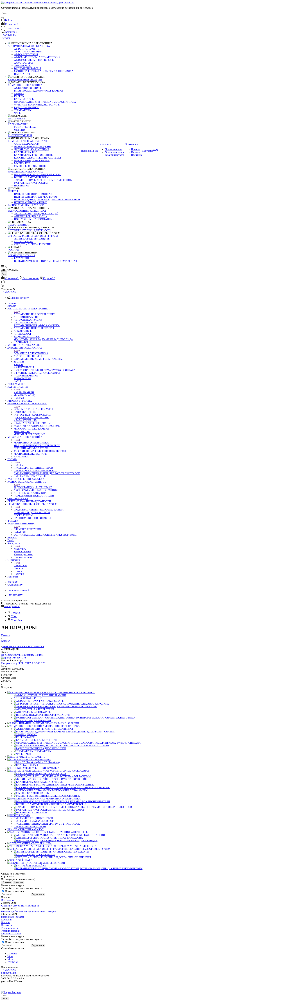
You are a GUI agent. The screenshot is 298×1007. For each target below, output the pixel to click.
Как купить (20, 548)
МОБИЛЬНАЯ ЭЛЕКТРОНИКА (31, 442)
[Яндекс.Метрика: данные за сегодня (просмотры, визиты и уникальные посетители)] (11, 992)
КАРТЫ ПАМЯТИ (24, 392)
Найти (5, 999)
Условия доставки (10, 930)
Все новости (7, 900)
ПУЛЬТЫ (19, 465)
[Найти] (2, 17)
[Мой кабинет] (3, 282)
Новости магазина (14, 891)
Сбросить (18, 882)
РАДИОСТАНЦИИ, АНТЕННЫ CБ (33, 487)
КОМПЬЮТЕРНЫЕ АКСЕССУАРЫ (33, 409)
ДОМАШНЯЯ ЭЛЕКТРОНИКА (31, 353)
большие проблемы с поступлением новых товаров (28, 911)
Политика (6, 925)
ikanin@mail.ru (12, 606)
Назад (17, 311)
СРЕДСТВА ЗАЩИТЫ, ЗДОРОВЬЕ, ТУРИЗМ (38, 509)
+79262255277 (8, 34)
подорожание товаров (13, 916)
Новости (5, 922)
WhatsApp (16, 620)
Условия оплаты (9, 928)
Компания (6, 919)
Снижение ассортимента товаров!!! (20, 905)
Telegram (15, 612)
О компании (20, 565)
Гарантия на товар (11, 933)
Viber (14, 616)
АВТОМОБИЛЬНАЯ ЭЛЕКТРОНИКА (35, 314)
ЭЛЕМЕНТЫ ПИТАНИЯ (27, 529)
